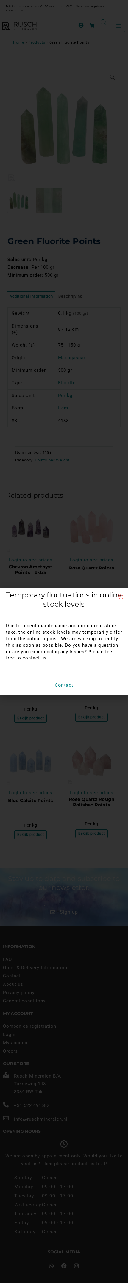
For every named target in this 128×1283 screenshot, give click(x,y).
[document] (64, 641)
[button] (119, 596)
